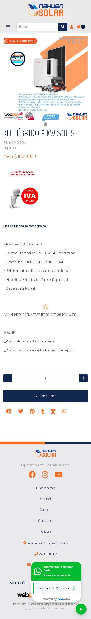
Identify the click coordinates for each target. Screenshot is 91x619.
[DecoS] (45, 453)
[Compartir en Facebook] (8, 411)
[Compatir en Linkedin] (53, 411)
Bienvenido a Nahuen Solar (58, 569)
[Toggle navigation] (8, 26)
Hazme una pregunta (57, 575)
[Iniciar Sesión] (71, 26)
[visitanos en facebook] (32, 474)
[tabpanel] (45, 78)
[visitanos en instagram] (45, 474)
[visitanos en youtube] (58, 474)
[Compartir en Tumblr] (42, 411)
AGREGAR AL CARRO (45, 396)
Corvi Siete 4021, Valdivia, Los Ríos (47, 543)
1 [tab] (45, 124)
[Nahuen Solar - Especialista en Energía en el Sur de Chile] (45, 10)
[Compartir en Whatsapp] (64, 411)
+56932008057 (47, 554)
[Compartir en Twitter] (20, 411)
